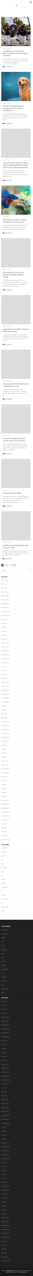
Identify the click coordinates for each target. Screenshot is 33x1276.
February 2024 (5, 682)
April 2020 (4, 831)
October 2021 (5, 772)
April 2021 (4, 792)
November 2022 (5, 729)
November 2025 (5, 607)
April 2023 (4, 717)
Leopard (3, 883)
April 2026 (4, 588)
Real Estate (4, 907)
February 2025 (5, 643)
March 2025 (4, 639)
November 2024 (5, 654)
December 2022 (5, 725)
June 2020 (4, 827)
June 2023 (4, 710)
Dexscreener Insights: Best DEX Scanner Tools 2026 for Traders (14, 439)
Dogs (2, 863)
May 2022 (3, 753)
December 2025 (5, 603)
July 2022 (3, 745)
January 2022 (5, 765)
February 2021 (5, 796)
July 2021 (3, 780)
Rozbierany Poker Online (12, 493)
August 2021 (4, 776)
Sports (3, 911)
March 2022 (4, 761)
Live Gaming (4, 887)
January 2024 (5, 686)
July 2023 (3, 706)
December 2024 (5, 651)
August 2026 (4, 580)
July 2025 (3, 623)
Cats (2, 859)
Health (3, 879)
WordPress (23, 1272)
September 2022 (5, 737)
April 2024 (4, 674)
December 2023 (5, 690)
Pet (2, 891)
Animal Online (9, 1270)
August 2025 (4, 619)
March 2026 (4, 592)
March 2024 (4, 678)
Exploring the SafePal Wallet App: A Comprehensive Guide (16, 385)
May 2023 (3, 713)
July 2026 (3, 584)
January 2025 (5, 647)
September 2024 (5, 658)
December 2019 (5, 839)
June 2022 (4, 749)
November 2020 (5, 808)
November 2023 (5, 694)
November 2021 (5, 769)
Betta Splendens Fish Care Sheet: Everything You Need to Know (15, 220)
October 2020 (5, 812)
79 (12, 565)
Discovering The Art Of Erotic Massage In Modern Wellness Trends (13, 274)
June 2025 (4, 627)
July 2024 (3, 666)
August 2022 (4, 741)
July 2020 (3, 824)
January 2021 (5, 800)
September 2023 (5, 702)
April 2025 (4, 635)
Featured (4, 867)
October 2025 (5, 611)
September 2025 (5, 615)
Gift (2, 875)
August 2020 (4, 820)
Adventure (4, 848)
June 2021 (4, 784)
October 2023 (5, 698)
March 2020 (4, 835)
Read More (8, 66)
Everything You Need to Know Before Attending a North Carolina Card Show (15, 53)
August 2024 (4, 662)
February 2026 (5, 596)
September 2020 (5, 816)
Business (3, 855)
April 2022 (4, 757)
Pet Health (4, 899)
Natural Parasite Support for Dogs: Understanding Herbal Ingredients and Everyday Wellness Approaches (15, 165)
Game (2, 871)
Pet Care (3, 895)
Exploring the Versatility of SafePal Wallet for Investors (15, 330)
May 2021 (3, 788)
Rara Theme (9, 1272)
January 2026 (5, 599)
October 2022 (5, 733)
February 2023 (5, 721)
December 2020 (5, 804)
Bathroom (4, 852)
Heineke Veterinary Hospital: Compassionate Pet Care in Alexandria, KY (13, 108)
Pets (2, 903)
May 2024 (3, 670)
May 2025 (3, 631)
